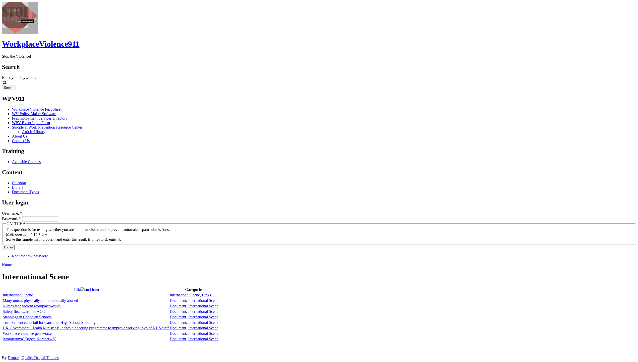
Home (7, 264)
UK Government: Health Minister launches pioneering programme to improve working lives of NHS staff (86, 328)
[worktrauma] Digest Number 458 (29, 339)
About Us (19, 136)
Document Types (25, 192)
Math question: (19, 234)
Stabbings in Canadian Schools (27, 317)
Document (178, 300)
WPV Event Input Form (31, 123)
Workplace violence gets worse (27, 333)
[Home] (20, 33)
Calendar (19, 183)
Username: (12, 213)
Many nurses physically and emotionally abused (40, 300)
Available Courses (26, 162)
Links (206, 295)
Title (76, 289)
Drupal (13, 358)
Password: (11, 218)
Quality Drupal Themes (40, 358)
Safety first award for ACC (24, 311)
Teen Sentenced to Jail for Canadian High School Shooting (49, 322)
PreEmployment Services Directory (40, 118)
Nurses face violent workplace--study (32, 306)
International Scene (18, 295)
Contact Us (21, 141)
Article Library (33, 132)
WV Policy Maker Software (34, 114)
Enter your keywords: (19, 77)
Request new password (30, 256)
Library (18, 187)
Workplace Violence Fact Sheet (36, 109)
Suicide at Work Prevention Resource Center (47, 127)
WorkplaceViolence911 (41, 43)
